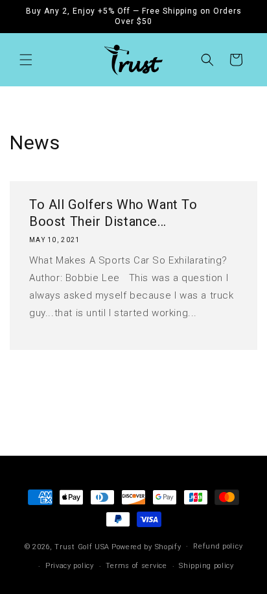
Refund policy (217, 546)
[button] (26, 59)
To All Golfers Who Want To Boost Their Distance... (113, 213)
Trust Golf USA (82, 546)
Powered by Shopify (146, 546)
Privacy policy (69, 566)
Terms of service (136, 566)
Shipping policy (206, 566)
